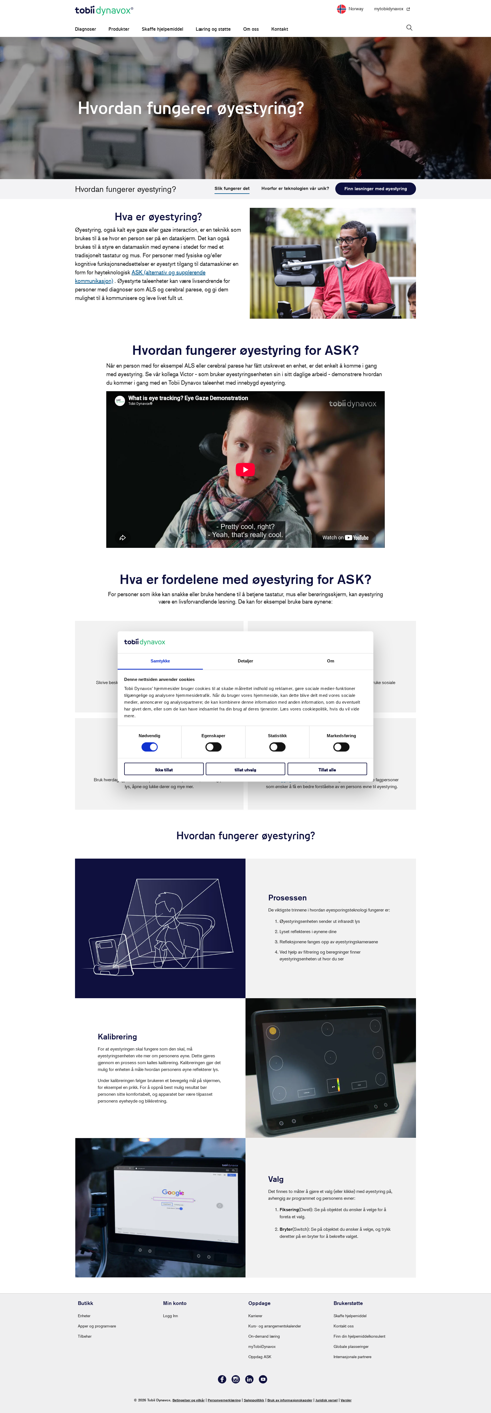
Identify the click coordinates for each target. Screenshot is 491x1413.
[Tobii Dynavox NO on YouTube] (263, 1381)
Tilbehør (84, 1336)
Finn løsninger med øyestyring (375, 188)
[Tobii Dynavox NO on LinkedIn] (249, 1381)
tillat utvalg (245, 769)
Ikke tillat (164, 769)
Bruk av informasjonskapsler (289, 1400)
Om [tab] (330, 660)
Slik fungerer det (232, 188)
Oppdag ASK (259, 1356)
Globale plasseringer (351, 1346)
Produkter (119, 29)
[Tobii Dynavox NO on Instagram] (236, 1381)
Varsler (346, 1400)
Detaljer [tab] (245, 660)
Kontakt (279, 29)
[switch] (213, 747)
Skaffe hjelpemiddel (162, 29)
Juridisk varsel (326, 1400)
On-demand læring (264, 1336)
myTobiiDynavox (262, 1346)
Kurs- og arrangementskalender (274, 1325)
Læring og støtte (213, 29)
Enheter (84, 1315)
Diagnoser (85, 29)
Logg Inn (170, 1315)
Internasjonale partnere (352, 1356)
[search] (409, 28)
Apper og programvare (97, 1325)
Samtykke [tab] (160, 660)
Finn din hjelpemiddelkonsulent (359, 1336)
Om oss (251, 29)
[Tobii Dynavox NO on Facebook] (222, 1381)
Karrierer (255, 1315)
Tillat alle (327, 769)
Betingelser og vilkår (188, 1400)
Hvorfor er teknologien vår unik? (295, 188)
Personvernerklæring (224, 1400)
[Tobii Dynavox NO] (104, 11)
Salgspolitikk (254, 1400)
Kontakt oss (344, 1325)
